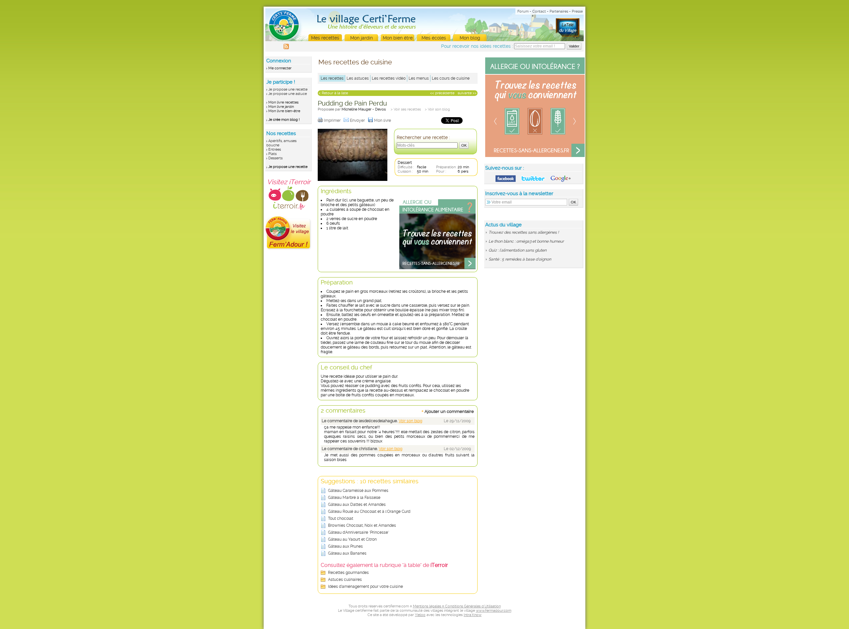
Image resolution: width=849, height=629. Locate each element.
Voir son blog (410, 421)
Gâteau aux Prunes (345, 546)
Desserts (275, 158)
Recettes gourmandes (348, 572)
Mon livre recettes (283, 102)
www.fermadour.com (493, 610)
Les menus (419, 78)
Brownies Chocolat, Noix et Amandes (362, 525)
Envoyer (358, 120)
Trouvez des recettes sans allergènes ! (524, 232)
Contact (539, 11)
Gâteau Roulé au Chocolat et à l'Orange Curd (369, 511)
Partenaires (559, 11)
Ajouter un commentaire (448, 411)
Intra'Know (473, 615)
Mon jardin (361, 37)
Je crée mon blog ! (284, 120)
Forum (523, 11)
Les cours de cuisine (451, 78)
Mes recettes (325, 37)
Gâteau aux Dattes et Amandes (357, 504)
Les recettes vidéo (389, 78)
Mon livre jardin (281, 107)
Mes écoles (434, 37)
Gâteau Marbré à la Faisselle (354, 497)
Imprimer (333, 120)
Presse (577, 11)
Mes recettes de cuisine (355, 62)
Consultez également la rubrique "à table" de (384, 565)
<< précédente (442, 93)
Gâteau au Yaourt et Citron (352, 539)
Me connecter (280, 68)
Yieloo (420, 615)
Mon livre (383, 120)
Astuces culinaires (345, 579)
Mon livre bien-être (284, 111)
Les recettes (332, 78)
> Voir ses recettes (406, 109)
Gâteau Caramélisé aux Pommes (358, 490)
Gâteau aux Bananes (347, 553)
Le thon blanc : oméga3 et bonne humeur (526, 241)
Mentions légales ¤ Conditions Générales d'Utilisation (457, 606)
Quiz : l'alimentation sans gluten (518, 250)
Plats (272, 154)
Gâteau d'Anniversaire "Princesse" (358, 532)
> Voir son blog (437, 109)
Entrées (274, 149)
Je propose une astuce (287, 94)
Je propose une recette (287, 89)
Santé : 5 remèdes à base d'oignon (520, 259)
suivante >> (467, 93)
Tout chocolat (340, 518)
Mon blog (470, 37)
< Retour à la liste (333, 93)
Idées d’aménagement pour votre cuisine (365, 586)
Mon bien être (398, 37)
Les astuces (358, 78)
